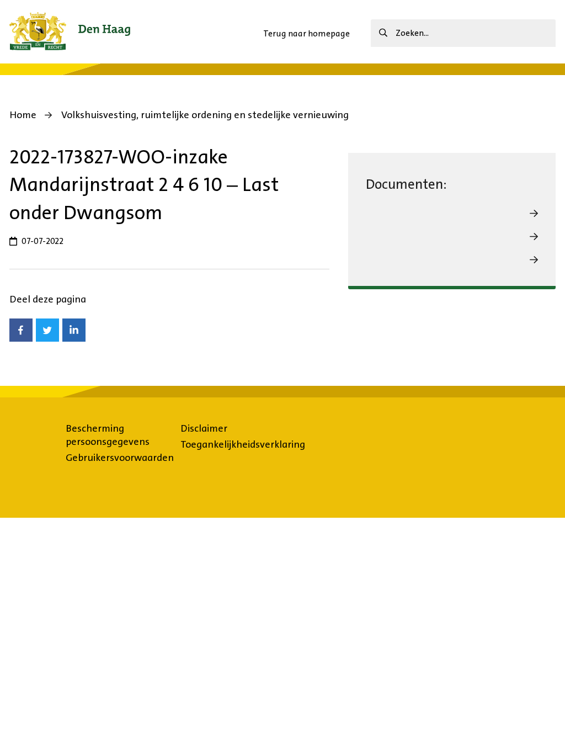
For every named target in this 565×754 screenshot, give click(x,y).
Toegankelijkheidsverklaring (242, 444)
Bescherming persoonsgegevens (108, 435)
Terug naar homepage (306, 33)
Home (22, 114)
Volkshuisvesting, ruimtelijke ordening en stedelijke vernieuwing (205, 114)
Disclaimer (203, 428)
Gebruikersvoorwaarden (120, 457)
